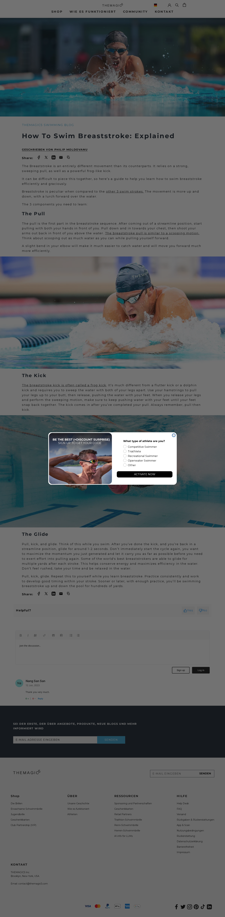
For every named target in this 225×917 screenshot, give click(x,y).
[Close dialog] (173, 435)
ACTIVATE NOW (144, 474)
